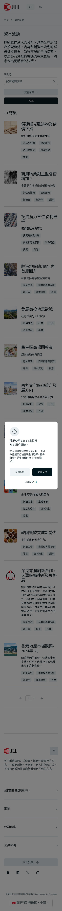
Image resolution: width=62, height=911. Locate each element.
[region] (31, 455)
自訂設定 (31, 482)
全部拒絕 (19, 472)
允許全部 (42, 472)
